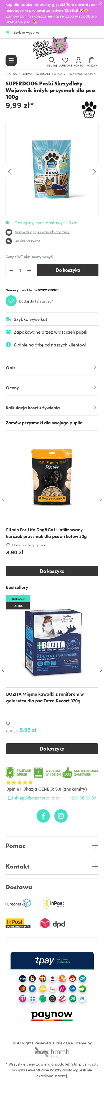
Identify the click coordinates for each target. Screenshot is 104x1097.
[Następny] (94, 171)
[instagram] (61, 816)
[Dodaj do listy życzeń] (9, 723)
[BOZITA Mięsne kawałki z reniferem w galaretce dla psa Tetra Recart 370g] (52, 641)
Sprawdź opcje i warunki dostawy (42, 231)
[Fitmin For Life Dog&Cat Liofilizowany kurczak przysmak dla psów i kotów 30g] (52, 477)
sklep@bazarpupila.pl (36, 797)
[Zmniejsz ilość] (11, 270)
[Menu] (11, 60)
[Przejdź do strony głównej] (52, 48)
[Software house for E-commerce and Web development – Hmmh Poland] (52, 1050)
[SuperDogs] (89, 110)
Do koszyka (67, 269)
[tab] (52, 367)
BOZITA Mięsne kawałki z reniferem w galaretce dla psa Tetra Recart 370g (45, 697)
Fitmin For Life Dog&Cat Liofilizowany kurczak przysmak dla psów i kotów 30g (46, 532)
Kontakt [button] (17, 866)
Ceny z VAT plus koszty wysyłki (30, 256)
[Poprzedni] (10, 171)
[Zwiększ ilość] (29, 270)
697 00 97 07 (83, 798)
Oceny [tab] (12, 387)
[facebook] (43, 816)
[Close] (100, 3)
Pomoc (15, 845)
